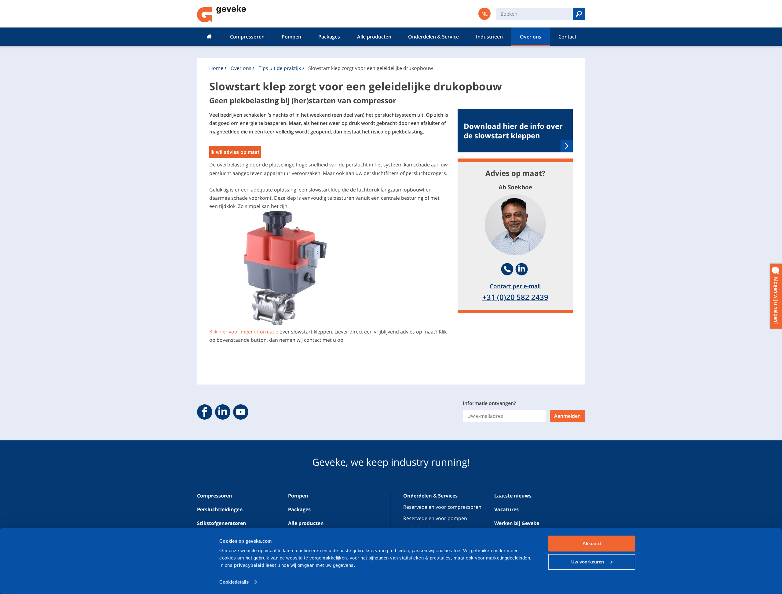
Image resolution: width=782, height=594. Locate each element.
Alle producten (374, 36)
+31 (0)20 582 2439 (515, 297)
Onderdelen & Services (430, 495)
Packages (329, 36)
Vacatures (506, 509)
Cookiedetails (234, 582)
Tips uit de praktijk (280, 68)
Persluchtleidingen (220, 509)
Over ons (530, 36)
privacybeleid (250, 565)
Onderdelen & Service (433, 36)
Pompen (291, 36)
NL (484, 13)
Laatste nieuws (513, 495)
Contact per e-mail (515, 286)
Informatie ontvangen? (489, 403)
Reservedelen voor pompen (435, 518)
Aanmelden (567, 416)
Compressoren (247, 36)
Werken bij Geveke (516, 523)
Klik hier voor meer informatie (243, 331)
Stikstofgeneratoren (221, 523)
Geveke (221, 13)
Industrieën (489, 36)
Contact (567, 36)
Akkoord (592, 543)
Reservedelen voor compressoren (442, 507)
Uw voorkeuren (588, 561)
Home (209, 36)
